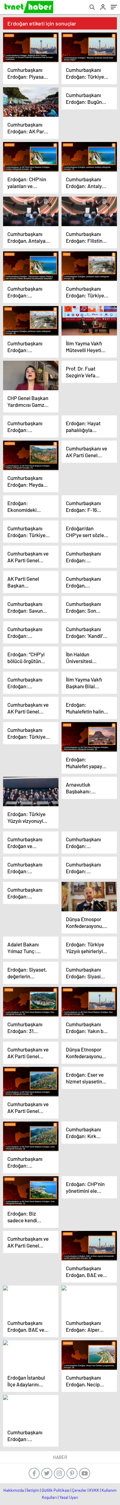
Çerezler (79, 1490)
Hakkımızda (13, 1490)
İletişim (32, 1490)
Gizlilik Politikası (56, 1490)
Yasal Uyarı (68, 1497)
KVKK (94, 1490)
